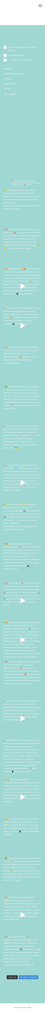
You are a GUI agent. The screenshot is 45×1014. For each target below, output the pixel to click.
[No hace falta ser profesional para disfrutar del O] (22, 443)
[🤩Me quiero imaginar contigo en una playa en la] (22, 679)
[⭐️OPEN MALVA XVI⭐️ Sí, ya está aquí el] (22, 522)
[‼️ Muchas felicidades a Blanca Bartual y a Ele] (22, 247)
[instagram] (17, 102)
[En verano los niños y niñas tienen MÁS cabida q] (22, 718)
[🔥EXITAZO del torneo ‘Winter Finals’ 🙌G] (22, 915)
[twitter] (20, 102)
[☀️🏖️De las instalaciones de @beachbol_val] (22, 797)
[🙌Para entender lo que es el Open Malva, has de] (22, 483)
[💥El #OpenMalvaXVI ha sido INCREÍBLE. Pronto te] (22, 365)
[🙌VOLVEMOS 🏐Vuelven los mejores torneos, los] (22, 208)
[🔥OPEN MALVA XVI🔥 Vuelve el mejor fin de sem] (22, 601)
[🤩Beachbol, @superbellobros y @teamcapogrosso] (22, 561)
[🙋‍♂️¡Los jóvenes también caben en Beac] (22, 876)
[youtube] (28, 102)
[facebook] (24, 102)
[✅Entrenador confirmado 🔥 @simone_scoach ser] (22, 954)
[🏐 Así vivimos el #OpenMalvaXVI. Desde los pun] (22, 325)
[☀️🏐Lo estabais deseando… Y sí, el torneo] (22, 836)
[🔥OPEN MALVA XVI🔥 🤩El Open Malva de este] (22, 286)
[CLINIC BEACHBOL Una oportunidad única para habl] (22, 758)
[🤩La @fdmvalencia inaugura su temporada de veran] (22, 640)
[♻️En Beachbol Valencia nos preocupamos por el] (22, 404)
